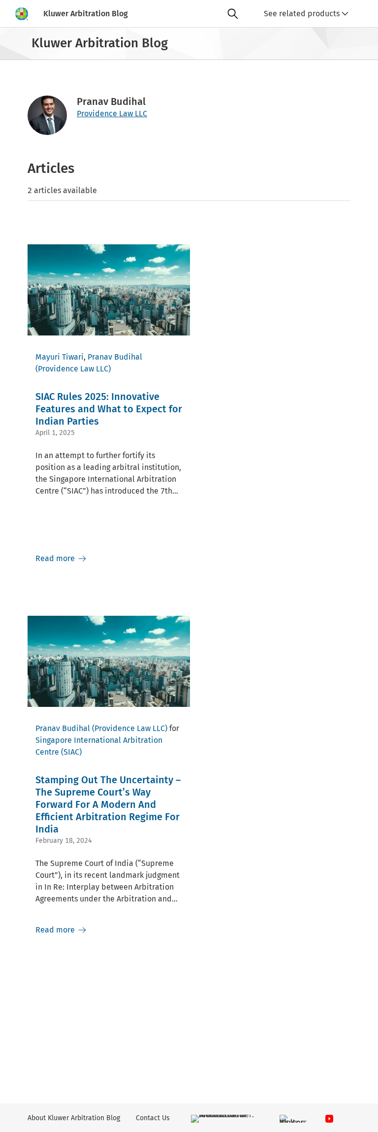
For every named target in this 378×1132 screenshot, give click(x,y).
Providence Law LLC (112, 113)
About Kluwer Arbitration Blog (74, 1118)
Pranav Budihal (115, 357)
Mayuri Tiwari (59, 357)
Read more (56, 558)
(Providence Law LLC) (73, 368)
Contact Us (153, 1118)
